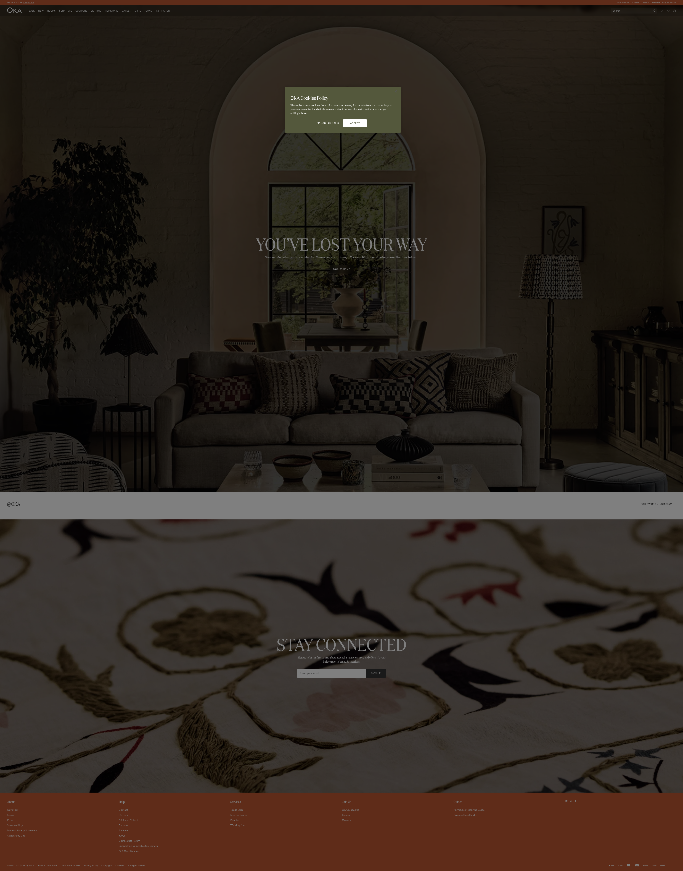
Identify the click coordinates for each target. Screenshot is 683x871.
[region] (343, 110)
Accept (355, 123)
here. (304, 113)
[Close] (396, 91)
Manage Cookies (328, 123)
